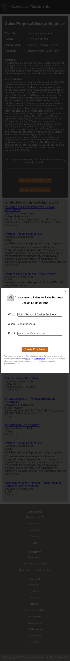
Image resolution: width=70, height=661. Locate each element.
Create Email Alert (35, 349)
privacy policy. (39, 358)
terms (27, 358)
